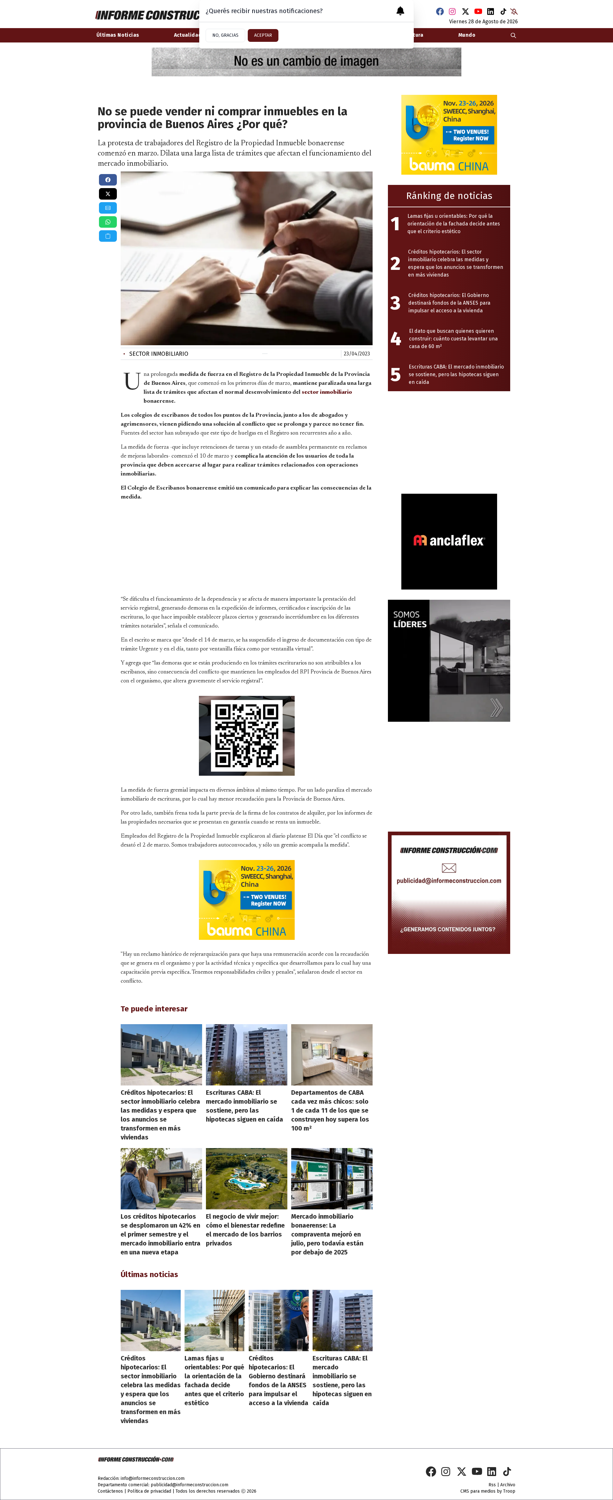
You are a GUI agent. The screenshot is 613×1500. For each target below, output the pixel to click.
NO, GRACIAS (225, 35)
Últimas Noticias (117, 35)
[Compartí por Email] (108, 208)
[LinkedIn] (491, 11)
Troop (509, 1491)
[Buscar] (513, 35)
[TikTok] (504, 11)
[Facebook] (440, 11)
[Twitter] (465, 11)
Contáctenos (110, 1491)
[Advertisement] (247, 547)
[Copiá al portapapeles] (108, 236)
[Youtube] (478, 11)
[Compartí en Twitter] (108, 194)
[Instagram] (453, 11)
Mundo (466, 35)
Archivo (507, 1485)
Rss (492, 1485)
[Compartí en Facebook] (108, 180)
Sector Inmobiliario (155, 353)
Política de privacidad (149, 1491)
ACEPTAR (263, 35)
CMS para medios (478, 1491)
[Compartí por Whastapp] (108, 222)
